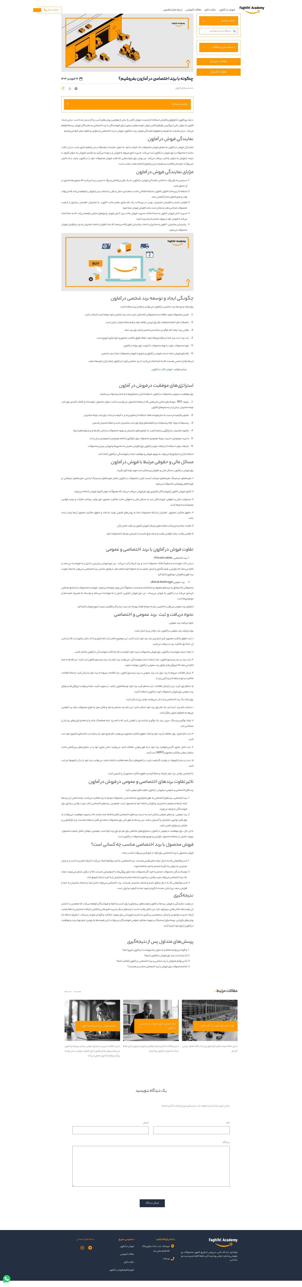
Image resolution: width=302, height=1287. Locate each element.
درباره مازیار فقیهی (172, 10)
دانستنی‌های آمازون (184, 88)
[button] (76, 88)
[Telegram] (90, 1248)
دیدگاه (226, 1142)
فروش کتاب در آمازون (162, 370)
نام (228, 1123)
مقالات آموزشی (193, 10)
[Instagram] (82, 1248)
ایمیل (146, 1123)
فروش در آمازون (227, 10)
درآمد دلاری (210, 10)
